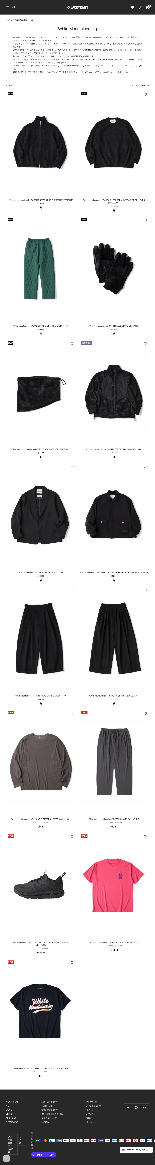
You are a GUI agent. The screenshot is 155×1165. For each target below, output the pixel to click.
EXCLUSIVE (11, 1118)
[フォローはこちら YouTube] (145, 1107)
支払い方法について (49, 1110)
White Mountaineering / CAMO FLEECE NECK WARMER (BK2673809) (41, 449)
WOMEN (9, 1110)
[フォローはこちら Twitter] (128, 1107)
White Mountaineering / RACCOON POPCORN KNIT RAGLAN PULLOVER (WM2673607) (114, 201)
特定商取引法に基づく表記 (52, 1114)
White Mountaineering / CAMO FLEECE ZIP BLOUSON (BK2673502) (114, 449)
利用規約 (45, 1122)
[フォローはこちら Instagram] (136, 1107)
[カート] (147, 7)
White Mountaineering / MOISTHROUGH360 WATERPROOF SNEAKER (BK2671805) (41, 943)
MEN (8, 1106)
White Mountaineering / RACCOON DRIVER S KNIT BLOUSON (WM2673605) (41, 200)
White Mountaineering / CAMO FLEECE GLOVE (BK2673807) (114, 326)
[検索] (13, 7)
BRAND (9, 1114)
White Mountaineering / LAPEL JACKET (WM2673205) (40, 573)
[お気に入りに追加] (72, 94)
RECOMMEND (12, 1122)
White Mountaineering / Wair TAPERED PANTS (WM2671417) (114, 819)
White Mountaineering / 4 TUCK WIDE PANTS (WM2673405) (114, 696)
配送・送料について (49, 1102)
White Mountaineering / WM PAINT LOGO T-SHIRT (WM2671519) (41, 1068)
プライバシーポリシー (50, 1118)
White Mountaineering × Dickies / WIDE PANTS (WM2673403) (40, 696)
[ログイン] (140, 7)
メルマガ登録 (91, 1102)
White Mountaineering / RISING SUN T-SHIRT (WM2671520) (114, 942)
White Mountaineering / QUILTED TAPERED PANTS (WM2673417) (40, 326)
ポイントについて (93, 1106)
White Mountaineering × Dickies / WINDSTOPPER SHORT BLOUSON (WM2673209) (114, 573)
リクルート (90, 1122)
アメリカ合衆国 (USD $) (10, 1144)
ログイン (90, 1110)
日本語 (20, 1140)
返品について (46, 1106)
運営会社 (90, 1118)
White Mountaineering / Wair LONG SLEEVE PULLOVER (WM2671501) (40, 819)
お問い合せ (90, 1114)
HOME (9, 20)
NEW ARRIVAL (12, 1102)
